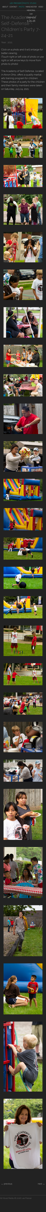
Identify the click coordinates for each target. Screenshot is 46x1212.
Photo (22, 6)
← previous (6, 1183)
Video (40, 6)
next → (41, 1183)
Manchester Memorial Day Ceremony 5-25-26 (31, 13)
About (5, 6)
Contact (13, 6)
